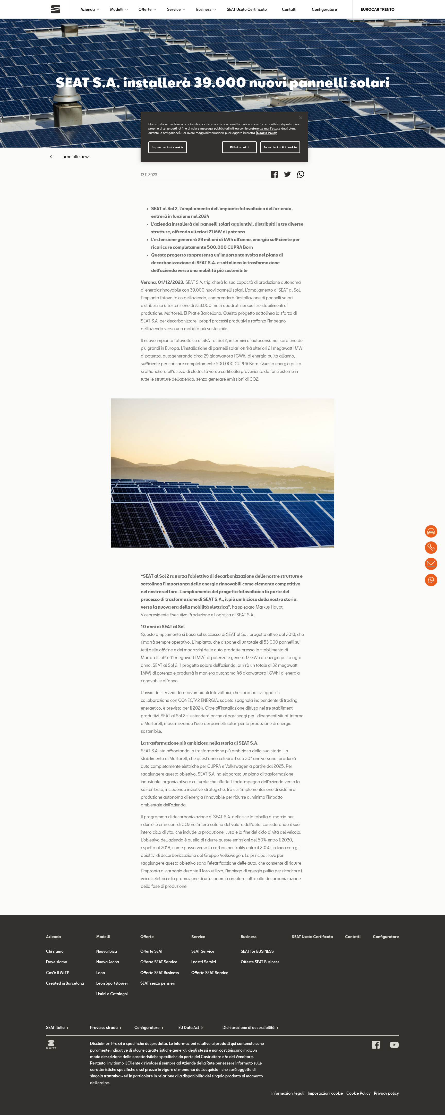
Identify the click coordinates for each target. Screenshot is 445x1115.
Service (174, 9)
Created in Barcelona (65, 983)
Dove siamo (56, 962)
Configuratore (324, 9)
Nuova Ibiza (106, 951)
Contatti (289, 9)
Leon (100, 973)
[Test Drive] (431, 531)
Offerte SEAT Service (158, 962)
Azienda (88, 9)
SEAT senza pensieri (157, 983)
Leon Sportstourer (112, 983)
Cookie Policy (358, 1093)
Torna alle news (75, 156)
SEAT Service (203, 951)
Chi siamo (55, 951)
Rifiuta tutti (239, 147)
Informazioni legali (287, 1093)
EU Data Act (188, 1027)
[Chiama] (431, 547)
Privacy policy (386, 1093)
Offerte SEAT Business (159, 973)
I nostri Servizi (203, 962)
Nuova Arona (107, 962)
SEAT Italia (55, 1027)
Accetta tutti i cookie (280, 147)
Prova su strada (104, 1027)
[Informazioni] (431, 564)
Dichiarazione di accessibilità (244, 1027)
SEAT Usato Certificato (247, 9)
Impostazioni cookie (168, 147)
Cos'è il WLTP (57, 973)
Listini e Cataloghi (112, 994)
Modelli (116, 9)
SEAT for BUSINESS (257, 951)
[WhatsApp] (431, 580)
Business (203, 9)
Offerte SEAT (151, 951)
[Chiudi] (300, 117)
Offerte (145, 9)
